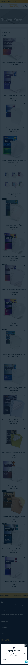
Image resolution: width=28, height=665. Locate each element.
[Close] (26, 646)
